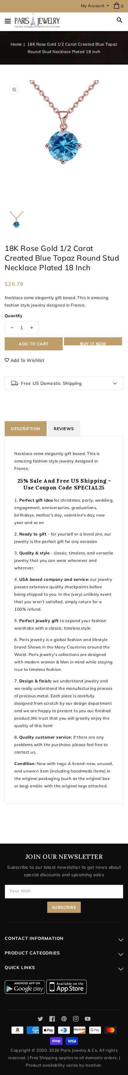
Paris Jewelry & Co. (79, 1050)
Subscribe (64, 907)
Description (25, 428)
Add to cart (34, 343)
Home (16, 44)
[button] (119, 20)
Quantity (13, 315)
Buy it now (93, 343)
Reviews (64, 428)
